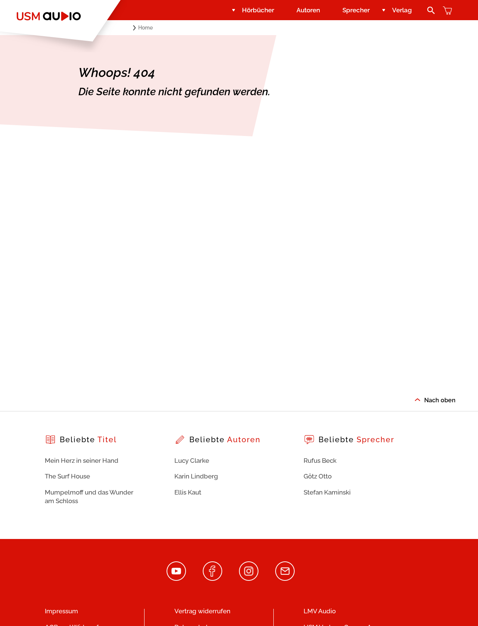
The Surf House (67, 476)
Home (145, 28)
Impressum (61, 611)
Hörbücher (258, 10)
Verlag (402, 10)
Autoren (308, 10)
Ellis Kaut (187, 492)
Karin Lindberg (196, 476)
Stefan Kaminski (327, 492)
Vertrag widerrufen (202, 611)
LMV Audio (320, 611)
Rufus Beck (320, 460)
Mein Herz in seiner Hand (81, 460)
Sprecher (356, 10)
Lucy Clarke (191, 460)
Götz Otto (318, 476)
